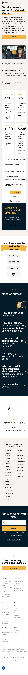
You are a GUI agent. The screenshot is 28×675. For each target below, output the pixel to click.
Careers (4, 636)
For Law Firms (5, 605)
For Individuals (5, 612)
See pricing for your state (14, 539)
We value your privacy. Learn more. (13, 660)
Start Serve (15, 192)
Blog (15, 605)
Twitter (15, 632)
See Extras (15, 196)
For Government (6, 614)
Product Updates (6, 594)
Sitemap (22, 657)
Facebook (16, 630)
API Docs (16, 615)
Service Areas (17, 588)
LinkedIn (16, 635)
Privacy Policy (16, 657)
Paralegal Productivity (7, 587)
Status (15, 612)
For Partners (5, 623)
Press (3, 599)
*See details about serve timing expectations (14, 159)
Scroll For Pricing (6, 42)
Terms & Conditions (8, 657)
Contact (4, 639)
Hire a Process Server (19, 581)
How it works (13, 568)
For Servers (5, 621)
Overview (16, 583)
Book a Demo (14, 225)
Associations (5, 641)
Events (15, 610)
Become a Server (18, 590)
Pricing (15, 586)
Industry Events (6, 596)
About (3, 630)
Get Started (14, 37)
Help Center (17, 617)
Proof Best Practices (7, 581)
